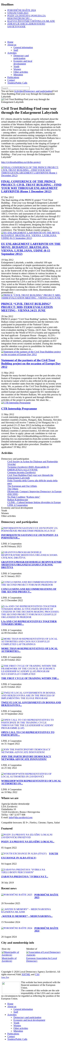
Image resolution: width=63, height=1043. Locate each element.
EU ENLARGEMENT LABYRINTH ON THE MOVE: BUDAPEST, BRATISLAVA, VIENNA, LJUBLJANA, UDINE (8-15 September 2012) (31, 248)
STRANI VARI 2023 (17, 13)
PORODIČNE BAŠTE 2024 (21, 10)
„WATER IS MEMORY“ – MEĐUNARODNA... (27, 916)
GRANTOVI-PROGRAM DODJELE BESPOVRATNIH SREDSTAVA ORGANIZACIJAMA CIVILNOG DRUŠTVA (31, 565)
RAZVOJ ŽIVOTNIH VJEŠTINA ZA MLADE (31, 21)
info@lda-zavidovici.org (20, 817)
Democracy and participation (38, 91)
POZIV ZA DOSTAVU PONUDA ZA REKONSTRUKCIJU (26, 17)
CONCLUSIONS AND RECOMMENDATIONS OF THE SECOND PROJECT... (28, 590)
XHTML (26, 974)
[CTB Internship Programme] (16, 402)
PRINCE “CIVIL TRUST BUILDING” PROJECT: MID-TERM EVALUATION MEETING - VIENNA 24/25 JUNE (27, 307)
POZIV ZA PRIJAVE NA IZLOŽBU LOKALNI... (27, 841)
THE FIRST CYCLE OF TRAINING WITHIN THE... (30, 678)
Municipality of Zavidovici (9, 959)
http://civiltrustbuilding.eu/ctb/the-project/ (21, 162)
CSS (37, 974)
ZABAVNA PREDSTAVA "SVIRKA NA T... (24, 876)
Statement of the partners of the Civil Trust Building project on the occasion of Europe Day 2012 (31, 363)
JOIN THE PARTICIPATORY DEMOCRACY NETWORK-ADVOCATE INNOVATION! (26, 757)
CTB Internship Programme (19, 408)
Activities (18, 91)
